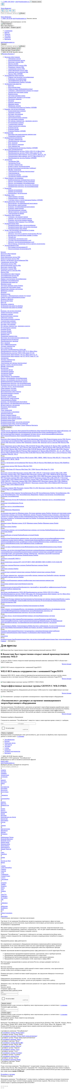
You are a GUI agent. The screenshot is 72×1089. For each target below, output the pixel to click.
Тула (2, 889)
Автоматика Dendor (14, 175)
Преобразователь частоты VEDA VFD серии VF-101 (25, 153)
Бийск (3, 783)
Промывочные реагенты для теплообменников (23, 186)
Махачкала (4, 830)
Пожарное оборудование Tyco (10, 417)
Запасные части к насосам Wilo (18, 72)
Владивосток (5, 787)
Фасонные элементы (14, 99)
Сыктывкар (4, 879)
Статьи (6, 748)
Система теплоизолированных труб (19, 240)
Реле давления (12, 143)
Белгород (4, 782)
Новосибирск (5, 845)
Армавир (4, 773)
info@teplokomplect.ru (19, 18)
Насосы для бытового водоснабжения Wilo (14, 260)
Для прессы (8, 744)
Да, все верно (5, 27)
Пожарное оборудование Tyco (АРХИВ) (21, 222)
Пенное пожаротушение (8, 415)
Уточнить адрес (6, 1012)
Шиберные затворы (14, 106)
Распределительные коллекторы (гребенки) (22, 168)
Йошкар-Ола (5, 805)
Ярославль (4, 916)
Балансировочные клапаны (17, 111)
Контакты (7, 39)
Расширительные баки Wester (17, 228)
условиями (20, 736)
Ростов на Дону (6, 861)
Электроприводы (13, 173)
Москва (3, 832)
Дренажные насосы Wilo (8, 264)
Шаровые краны (13, 104)
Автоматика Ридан (14, 163)
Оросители (4, 408)
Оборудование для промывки (13, 178)
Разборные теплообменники (17, 79)
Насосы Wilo (5, 272)
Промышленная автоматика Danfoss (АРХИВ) (23, 148)
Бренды (6, 32)
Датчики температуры (15, 139)
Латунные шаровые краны (16, 95)
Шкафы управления (14, 169)
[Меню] (13, 10)
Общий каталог (6, 430)
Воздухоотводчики (14, 87)
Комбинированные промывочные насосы (21, 180)
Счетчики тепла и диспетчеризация (12, 386)
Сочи (2, 872)
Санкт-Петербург (6, 867)
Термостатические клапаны (17, 126)
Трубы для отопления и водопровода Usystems (19, 230)
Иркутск (3, 803)
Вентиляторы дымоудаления (17, 205)
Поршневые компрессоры (16, 136)
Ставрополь (4, 874)
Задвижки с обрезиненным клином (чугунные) (23, 90)
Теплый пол (12, 237)
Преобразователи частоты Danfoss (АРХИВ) (22, 158)
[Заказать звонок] (2, 10)
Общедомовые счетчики (16, 196)
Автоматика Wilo (13, 161)
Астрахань (4, 776)
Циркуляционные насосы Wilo (18, 70)
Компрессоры (8, 132)
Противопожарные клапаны (17, 210)
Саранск (3, 869)
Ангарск (3, 771)
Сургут (3, 877)
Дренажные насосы (14, 58)
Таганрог (4, 882)
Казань (3, 808)
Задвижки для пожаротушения (18, 217)
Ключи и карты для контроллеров (19, 166)
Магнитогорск (5, 829)
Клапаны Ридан (13, 127)
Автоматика (8, 159)
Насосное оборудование (12, 57)
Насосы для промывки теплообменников (21, 183)
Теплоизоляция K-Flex (11, 245)
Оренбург (4, 854)
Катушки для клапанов (15, 114)
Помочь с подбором (7, 733)
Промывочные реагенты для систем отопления (23, 185)
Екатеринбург (5, 798)
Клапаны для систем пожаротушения (20, 220)
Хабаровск (4, 903)
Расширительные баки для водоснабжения (21, 225)
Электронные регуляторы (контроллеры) (21, 171)
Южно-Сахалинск (6, 913)
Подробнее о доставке (8, 1074)
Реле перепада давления (16, 144)
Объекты (7, 34)
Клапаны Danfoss (6, 332)
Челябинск (4, 908)
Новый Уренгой (6, 849)
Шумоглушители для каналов (17, 212)
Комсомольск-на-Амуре (8, 817)
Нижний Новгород (7, 839)
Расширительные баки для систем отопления (22, 227)
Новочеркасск (5, 847)
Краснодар (4, 819)
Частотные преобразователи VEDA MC (13, 349)
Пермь (3, 857)
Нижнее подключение (15, 190)
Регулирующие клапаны (16, 119)
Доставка (7, 36)
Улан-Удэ (4, 894)
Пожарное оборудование (12, 215)
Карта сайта (4, 761)
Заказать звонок (36, 1)
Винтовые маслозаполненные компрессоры (22, 134)
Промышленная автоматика (13, 138)
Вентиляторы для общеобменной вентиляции (23, 203)
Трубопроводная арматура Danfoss (12, 306)
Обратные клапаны (14, 116)
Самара (3, 866)
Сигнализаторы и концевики (10, 412)
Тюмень (3, 891)
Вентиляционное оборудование (14, 201)
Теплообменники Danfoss (9, 277)
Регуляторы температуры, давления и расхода (23, 121)
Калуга (3, 810)
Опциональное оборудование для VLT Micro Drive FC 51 (26, 156)
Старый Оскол (5, 876)
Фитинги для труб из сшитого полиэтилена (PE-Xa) (25, 233)
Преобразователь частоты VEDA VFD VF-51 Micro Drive (26, 151)
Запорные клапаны (14, 112)
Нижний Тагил (5, 840)
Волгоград (4, 790)
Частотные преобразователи (13, 149)
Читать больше (66, 664)
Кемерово (4, 812)
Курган (3, 822)
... (1, 309)
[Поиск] (7, 10)
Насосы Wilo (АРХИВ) (15, 74)
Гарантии (7, 37)
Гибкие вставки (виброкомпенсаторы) (20, 89)
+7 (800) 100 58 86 (6, 18)
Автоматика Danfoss (7, 371)
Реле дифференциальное (8, 344)
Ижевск (3, 802)
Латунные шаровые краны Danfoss (12, 285)
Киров (3, 813)
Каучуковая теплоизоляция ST (18, 247)
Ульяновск (4, 896)
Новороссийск (5, 844)
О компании (8, 30)
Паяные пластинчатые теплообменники (21, 77)
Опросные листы (9, 743)
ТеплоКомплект (9, 739)
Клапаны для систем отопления (14, 109)
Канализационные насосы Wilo (11, 265)
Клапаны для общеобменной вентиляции (21, 206)
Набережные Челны (7, 837)
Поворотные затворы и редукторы (19, 97)
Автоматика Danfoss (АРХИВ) (18, 176)
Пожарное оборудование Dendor (11, 418)
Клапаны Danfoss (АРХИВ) (17, 131)
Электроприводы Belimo (16, 213)
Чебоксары (4, 906)
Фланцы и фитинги (14, 102)
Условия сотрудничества (12, 751)
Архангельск (5, 775)
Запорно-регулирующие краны (18, 92)
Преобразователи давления (17, 141)
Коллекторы (5, 368)
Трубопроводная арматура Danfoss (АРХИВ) (22, 107)
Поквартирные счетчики (16, 198)
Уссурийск (4, 898)
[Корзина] (10, 11)
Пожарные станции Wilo (16, 67)
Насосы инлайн (13, 63)
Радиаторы (7, 188)
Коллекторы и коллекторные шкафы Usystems (23, 235)
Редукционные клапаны (16, 122)
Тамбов (3, 884)
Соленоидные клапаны (15, 124)
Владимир (4, 788)
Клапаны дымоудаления (16, 208)
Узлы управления (6, 410)
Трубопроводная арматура (12, 84)
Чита (2, 909)
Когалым (3, 815)
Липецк (3, 825)
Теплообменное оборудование (14, 75)
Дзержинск (4, 795)
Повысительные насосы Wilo (17, 65)
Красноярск (4, 820)
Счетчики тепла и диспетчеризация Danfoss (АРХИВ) (25, 200)
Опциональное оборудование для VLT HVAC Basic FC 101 (27, 154)
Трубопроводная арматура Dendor (11, 307)
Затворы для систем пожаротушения (20, 218)
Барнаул (3, 780)
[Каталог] (2, 4)
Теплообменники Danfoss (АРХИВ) (19, 82)
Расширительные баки (11, 223)
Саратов (3, 871)
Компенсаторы (13, 94)
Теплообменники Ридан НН (17, 80)
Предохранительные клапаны (17, 117)
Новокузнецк (5, 842)
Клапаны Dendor (13, 129)
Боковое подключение (15, 191)
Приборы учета (9, 195)
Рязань (3, 862)
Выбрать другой (15, 27)
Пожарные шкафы (6, 395)
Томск (3, 888)
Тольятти (4, 886)
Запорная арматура (7, 413)
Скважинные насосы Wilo (16, 69)
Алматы (3, 770)
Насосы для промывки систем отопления (21, 181)
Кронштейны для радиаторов (17, 193)
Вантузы (11, 85)
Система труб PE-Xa (14, 232)
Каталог (4, 44)
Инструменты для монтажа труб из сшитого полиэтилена (26, 244)
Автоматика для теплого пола (17, 238)
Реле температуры (14, 146)
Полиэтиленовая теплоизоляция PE (19, 249)
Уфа (2, 899)
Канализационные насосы (16, 60)
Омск (2, 852)
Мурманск (4, 834)
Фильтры (11, 101)
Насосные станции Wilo (16, 62)
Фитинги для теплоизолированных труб (21, 242)
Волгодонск (4, 792)
